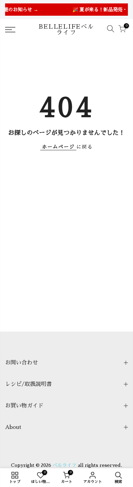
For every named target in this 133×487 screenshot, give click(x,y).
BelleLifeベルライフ (66, 30)
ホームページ (58, 146)
